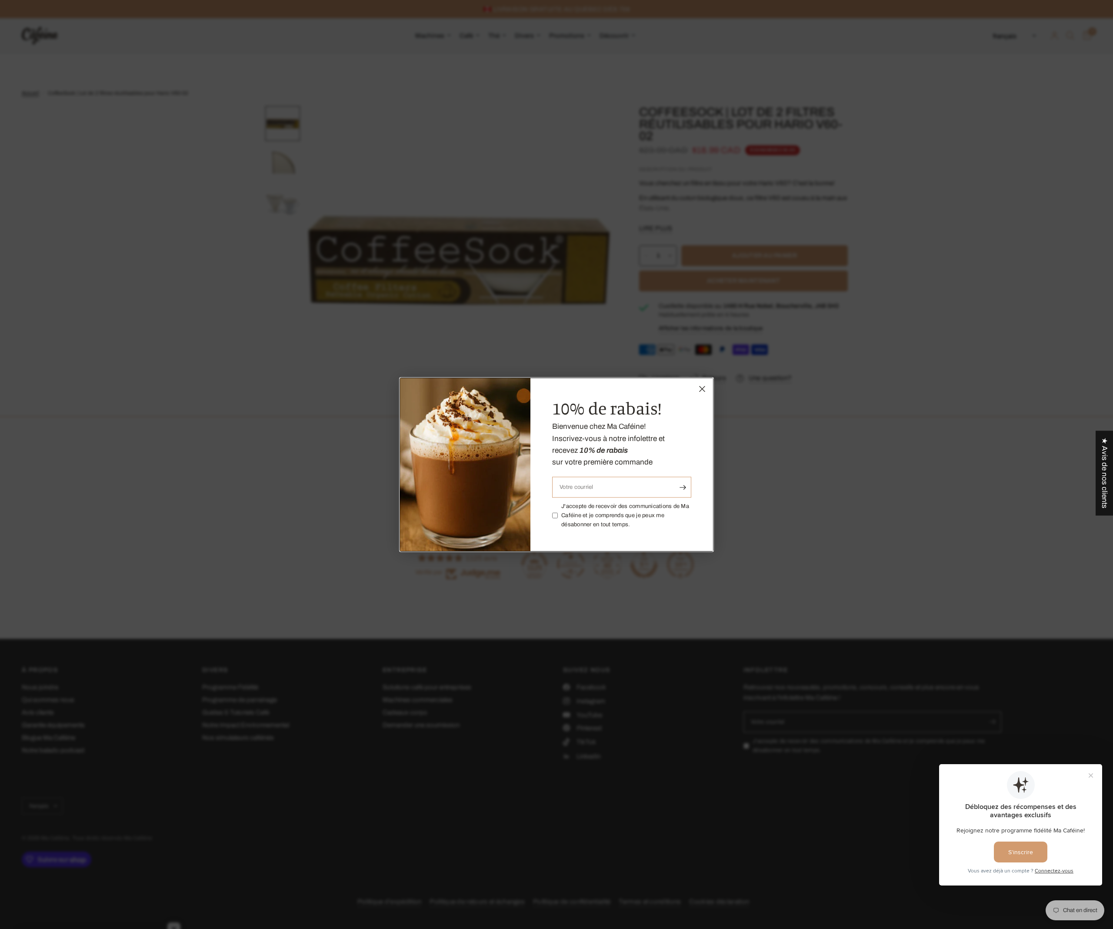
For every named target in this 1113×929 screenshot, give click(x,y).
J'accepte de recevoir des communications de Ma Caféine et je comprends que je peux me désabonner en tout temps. (625, 515)
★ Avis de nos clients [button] (1104, 473)
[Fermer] (702, 388)
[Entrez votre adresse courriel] (682, 487)
